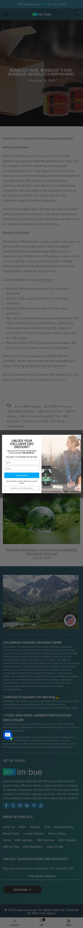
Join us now (21, 475)
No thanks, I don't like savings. (21, 488)
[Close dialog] (78, 437)
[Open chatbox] (7, 735)
